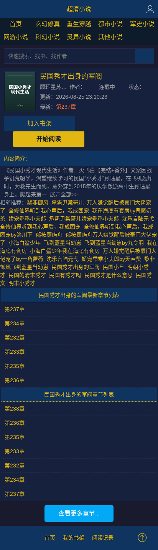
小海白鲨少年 (24, 243)
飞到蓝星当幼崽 (62, 243)
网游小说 (15, 37)
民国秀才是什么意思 (110, 275)
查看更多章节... (79, 513)
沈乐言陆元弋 (62, 259)
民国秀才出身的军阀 (77, 267)
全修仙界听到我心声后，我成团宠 (48, 210)
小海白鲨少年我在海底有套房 (65, 251)
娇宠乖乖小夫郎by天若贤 (111, 259)
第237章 (66, 107)
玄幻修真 (47, 24)
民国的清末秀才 (28, 275)
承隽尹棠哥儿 (67, 202)
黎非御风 (37, 202)
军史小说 (142, 24)
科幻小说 (47, 37)
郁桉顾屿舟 (49, 235)
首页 (16, 24)
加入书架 (39, 123)
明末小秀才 (23, 283)
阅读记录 (103, 538)
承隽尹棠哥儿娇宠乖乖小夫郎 (84, 218)
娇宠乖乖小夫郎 (27, 218)
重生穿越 (79, 24)
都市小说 (110, 24)
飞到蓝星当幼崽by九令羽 (114, 243)
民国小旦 (115, 267)
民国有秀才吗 (66, 275)
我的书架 (73, 538)
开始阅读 (48, 139)
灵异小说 (79, 37)
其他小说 (110, 37)
